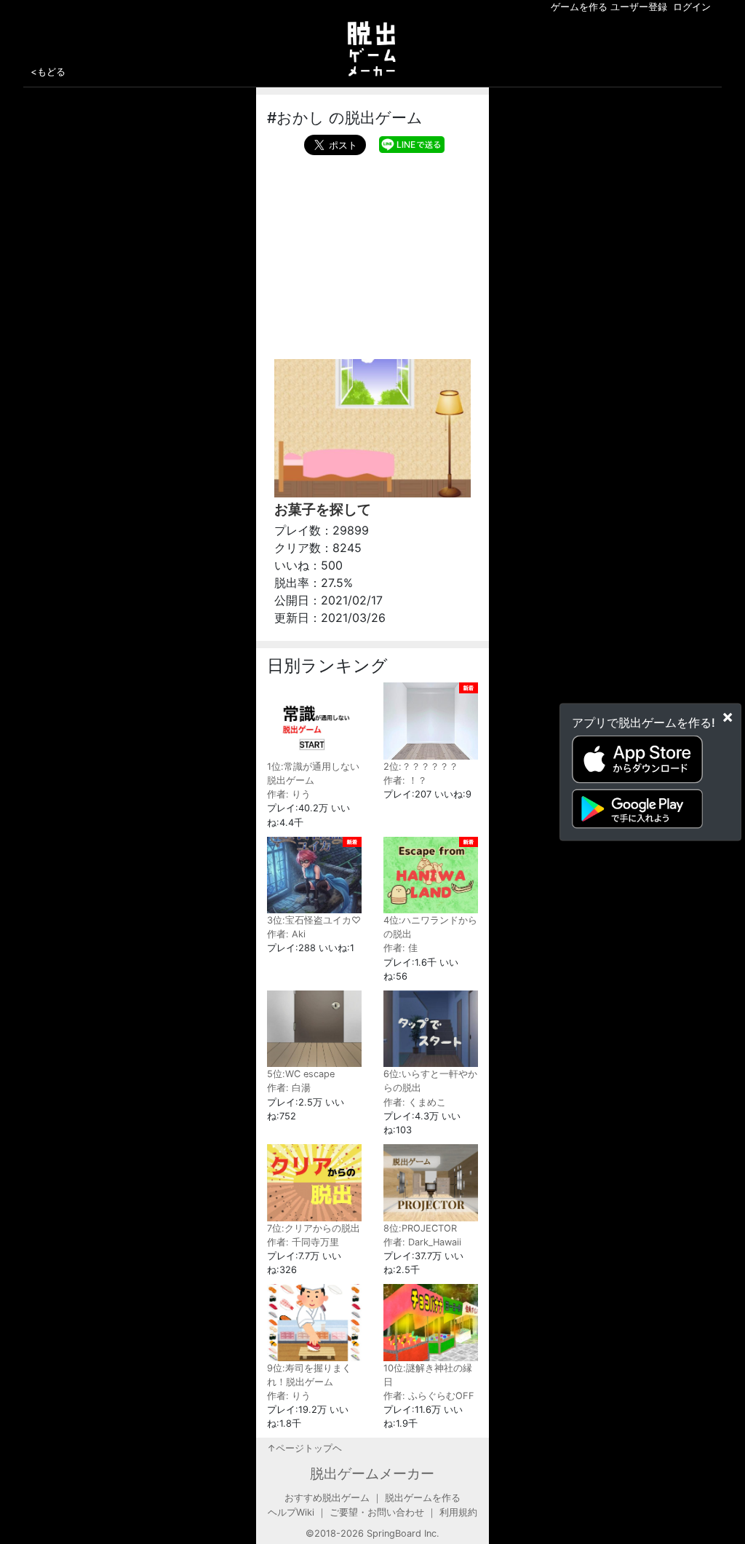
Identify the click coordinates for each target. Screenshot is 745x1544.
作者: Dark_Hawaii (422, 1242)
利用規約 (458, 1512)
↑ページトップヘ (304, 1448)
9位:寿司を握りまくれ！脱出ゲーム (309, 1375)
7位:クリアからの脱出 (313, 1228)
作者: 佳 (400, 947)
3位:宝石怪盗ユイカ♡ (314, 920)
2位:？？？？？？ (420, 766)
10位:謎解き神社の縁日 (427, 1375)
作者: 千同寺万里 (303, 1242)
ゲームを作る (579, 6)
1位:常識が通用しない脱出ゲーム (313, 773)
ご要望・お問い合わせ (377, 1512)
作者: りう (289, 794)
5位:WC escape (301, 1073)
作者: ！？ (405, 780)
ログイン (692, 6)
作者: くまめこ (414, 1102)
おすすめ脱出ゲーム (327, 1497)
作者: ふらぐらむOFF (428, 1395)
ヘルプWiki (291, 1512)
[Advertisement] (372, 253)
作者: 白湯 (289, 1087)
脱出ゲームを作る (423, 1497)
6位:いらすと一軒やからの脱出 (430, 1080)
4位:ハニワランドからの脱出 (430, 927)
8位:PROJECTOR (420, 1228)
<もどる (48, 71)
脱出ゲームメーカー (372, 1473)
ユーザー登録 (638, 6)
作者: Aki (286, 934)
